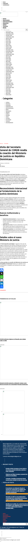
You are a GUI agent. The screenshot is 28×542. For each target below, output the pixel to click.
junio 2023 (8, 75)
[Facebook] (14, 270)
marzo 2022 (8, 94)
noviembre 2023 (10, 68)
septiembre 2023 (10, 71)
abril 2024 (8, 61)
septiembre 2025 (10, 36)
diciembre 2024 (9, 49)
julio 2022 (8, 88)
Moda (7, 109)
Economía (8, 105)
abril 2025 (8, 44)
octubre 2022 (9, 86)
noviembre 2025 (10, 34)
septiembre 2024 (10, 54)
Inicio (4, 2)
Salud (7, 116)
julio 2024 (8, 57)
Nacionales (8, 111)
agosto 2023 (9, 73)
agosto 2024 (9, 55)
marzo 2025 (8, 45)
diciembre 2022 (9, 83)
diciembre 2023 (9, 67)
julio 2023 (8, 74)
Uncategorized (9, 122)
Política (7, 114)
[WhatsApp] (14, 276)
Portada (8, 115)
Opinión (8, 112)
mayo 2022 (8, 91)
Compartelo (3, 290)
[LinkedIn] (14, 283)
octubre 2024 (9, 52)
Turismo (8, 121)
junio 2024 (8, 58)
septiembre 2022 (10, 87)
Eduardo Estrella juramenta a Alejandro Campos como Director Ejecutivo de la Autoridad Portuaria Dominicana (14, 383)
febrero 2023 (9, 80)
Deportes (8, 103)
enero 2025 (8, 48)
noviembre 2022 (9, 84)
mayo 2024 (8, 60)
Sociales (8, 118)
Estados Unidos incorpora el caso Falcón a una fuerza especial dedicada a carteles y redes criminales (16, 470)
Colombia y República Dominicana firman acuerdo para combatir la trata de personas (16, 479)
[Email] (14, 280)
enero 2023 (8, 81)
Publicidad (5, 3)
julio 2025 (8, 39)
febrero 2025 (9, 47)
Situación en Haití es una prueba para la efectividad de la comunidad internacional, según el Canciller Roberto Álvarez (16, 498)
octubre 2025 (9, 35)
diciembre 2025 (9, 32)
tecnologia (8, 119)
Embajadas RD (9, 106)
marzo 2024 (8, 62)
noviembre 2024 (10, 51)
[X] (14, 273)
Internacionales (9, 108)
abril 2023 (8, 78)
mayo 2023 (8, 77)
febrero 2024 (9, 64)
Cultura (7, 102)
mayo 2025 (8, 42)
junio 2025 (8, 41)
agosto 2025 (9, 38)
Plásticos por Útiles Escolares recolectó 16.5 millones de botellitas (16, 474)
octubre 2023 (9, 70)
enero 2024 (8, 65)
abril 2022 (8, 93)
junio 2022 (8, 90)
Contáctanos (6, 4)
